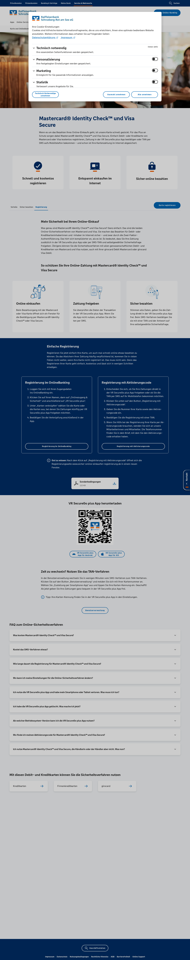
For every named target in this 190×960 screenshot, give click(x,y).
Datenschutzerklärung (44, 37)
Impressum (66, 37)
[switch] (155, 59)
